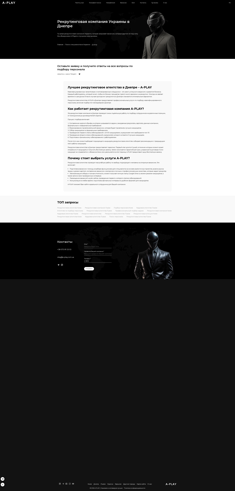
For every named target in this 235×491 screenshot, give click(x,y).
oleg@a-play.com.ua (65, 257)
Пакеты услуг (79, 3)
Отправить (89, 269)
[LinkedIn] (60, 484)
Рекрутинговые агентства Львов (99, 211)
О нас (165, 3)
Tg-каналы (154, 3)
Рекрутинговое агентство (91, 214)
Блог (133, 3)
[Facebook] (66, 484)
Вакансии (123, 3)
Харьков (118, 484)
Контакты (143, 3)
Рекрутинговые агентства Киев (69, 217)
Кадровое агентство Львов (146, 208)
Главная (60, 44)
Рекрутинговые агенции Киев (145, 214)
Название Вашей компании (94, 251)
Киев (90, 484)
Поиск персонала (116, 217)
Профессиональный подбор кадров (129, 211)
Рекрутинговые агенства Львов (138, 217)
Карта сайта (141, 484)
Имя (86, 244)
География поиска (95, 3)
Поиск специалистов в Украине (77, 44)
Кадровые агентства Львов (67, 214)
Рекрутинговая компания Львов (97, 208)
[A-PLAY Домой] (8, 3)
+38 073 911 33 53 (64, 249)
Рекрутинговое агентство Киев (69, 208)
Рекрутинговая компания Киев (159, 211)
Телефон (87, 259)
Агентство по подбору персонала (70, 211)
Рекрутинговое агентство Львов (117, 214)
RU (230, 3)
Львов (103, 484)
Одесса (110, 484)
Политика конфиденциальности (134, 488)
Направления (110, 3)
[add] (2, 484)
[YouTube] (73, 484)
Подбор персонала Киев (123, 208)
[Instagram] (62, 265)
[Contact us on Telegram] (79, 74)
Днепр (96, 484)
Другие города (129, 484)
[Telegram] (58, 265)
